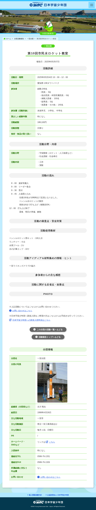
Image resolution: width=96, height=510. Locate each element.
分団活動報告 (19, 39)
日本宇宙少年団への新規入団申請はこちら (31, 320)
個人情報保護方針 (35, 495)
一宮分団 (30, 39)
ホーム (8, 39)
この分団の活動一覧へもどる (50, 329)
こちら (52, 442)
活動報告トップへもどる (50, 337)
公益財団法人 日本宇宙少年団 (58, 495)
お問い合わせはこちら (22, 311)
